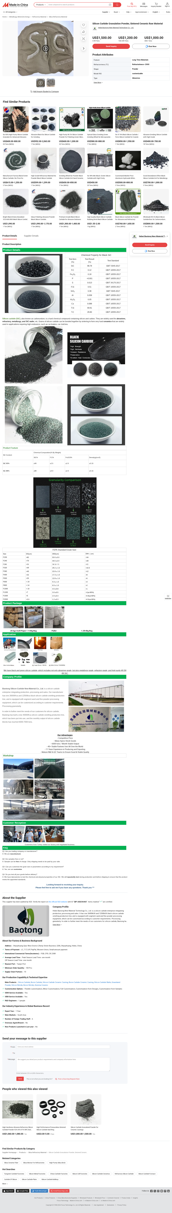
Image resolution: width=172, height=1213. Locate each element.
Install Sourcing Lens (60, 1191)
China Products (50, 1198)
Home (4, 17)
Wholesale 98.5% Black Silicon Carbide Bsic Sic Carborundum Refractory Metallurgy (154, 218)
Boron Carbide (36, 982)
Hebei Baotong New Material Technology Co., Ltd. (116, 27)
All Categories (10, 12)
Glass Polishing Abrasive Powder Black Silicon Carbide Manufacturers (43, 218)
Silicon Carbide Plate (29, 1179)
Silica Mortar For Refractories (33, 1163)
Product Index (126, 1198)
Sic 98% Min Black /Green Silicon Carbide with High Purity (98, 177)
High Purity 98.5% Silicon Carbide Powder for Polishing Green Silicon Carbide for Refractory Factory (71, 136)
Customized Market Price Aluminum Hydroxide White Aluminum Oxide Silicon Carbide (126, 177)
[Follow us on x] (155, 1191)
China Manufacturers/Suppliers (67, 1198)
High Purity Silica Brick (57, 1163)
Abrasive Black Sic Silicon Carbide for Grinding (43, 135)
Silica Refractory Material (58, 17)
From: (13, 1047)
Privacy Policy (121, 1205)
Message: (11, 1059)
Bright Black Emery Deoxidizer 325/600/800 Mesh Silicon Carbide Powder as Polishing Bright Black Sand (15, 218)
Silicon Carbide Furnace (146, 1174)
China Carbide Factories (59, 1174)
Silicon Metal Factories (37, 1174)
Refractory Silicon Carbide (124, 1174)
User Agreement (99, 1205)
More (4, 1184)
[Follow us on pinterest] (165, 1191)
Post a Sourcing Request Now (67, 1079)
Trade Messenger (39, 1191)
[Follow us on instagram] (158, 1191)
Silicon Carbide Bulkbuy (50, 1179)
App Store (8, 1191)
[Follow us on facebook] (151, 1191)
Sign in (167, 6)
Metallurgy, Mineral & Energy (19, 17)
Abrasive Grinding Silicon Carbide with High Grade (155, 135)
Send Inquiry (111, 46)
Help (128, 12)
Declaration (110, 1205)
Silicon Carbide (24, 982)
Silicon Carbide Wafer (102, 982)
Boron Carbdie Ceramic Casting (81, 982)
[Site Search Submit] (117, 4)
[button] (110, 5)
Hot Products (38, 1198)
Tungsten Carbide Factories (14, 1174)
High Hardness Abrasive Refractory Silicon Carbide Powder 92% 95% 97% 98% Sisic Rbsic (17, 1129)
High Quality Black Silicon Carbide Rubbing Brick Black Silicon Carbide (100, 218)
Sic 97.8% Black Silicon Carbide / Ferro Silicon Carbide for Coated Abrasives (127, 136)
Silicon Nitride (17, 985)
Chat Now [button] (152, 46)
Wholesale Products (86, 1198)
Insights (135, 1198)
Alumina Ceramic (41, 985)
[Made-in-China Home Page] (15, 4)
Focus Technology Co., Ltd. (69, 1205)
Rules (168, 12)
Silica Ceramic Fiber (11, 1163)
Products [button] (40, 4)
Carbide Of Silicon (10, 1179)
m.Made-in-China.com (92, 1200)
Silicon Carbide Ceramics (101, 1174)
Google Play (22, 1191)
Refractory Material (39, 17)
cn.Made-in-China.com (108, 1200)
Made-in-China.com (76, 1200)
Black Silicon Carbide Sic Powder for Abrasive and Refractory (127, 218)
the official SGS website (58, 902)
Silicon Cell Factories (79, 1174)
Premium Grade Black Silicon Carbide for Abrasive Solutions (70, 218)
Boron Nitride (28, 985)
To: (14, 1053)
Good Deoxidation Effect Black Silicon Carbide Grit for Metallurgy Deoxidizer (155, 177)
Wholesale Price (100, 1198)
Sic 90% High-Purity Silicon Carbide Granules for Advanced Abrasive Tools (15, 136)
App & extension (141, 12)
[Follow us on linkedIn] (168, 1191)
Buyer (116, 12)
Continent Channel (113, 1198)
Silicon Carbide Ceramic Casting (55, 982)
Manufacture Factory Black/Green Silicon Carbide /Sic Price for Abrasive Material (15, 177)
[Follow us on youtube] (161, 1191)
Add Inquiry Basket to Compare (46, 91)
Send (20, 1079)
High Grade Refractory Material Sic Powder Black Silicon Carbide (43, 177)
